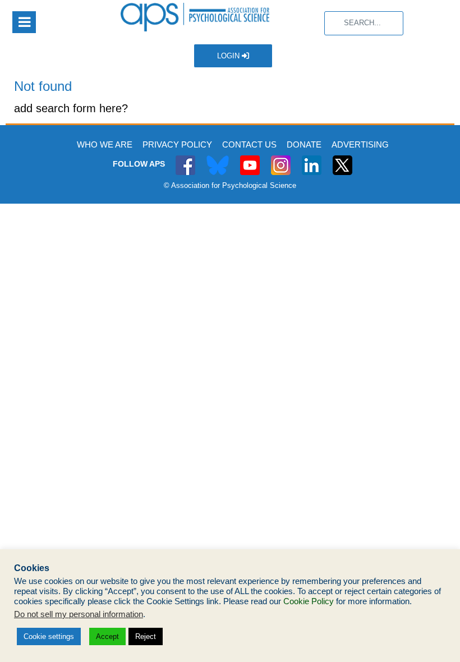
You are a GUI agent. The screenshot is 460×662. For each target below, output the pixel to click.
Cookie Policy (308, 601)
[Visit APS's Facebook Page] (185, 159)
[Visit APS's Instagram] (280, 159)
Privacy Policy (177, 144)
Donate (304, 144)
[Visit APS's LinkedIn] (311, 159)
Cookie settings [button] (49, 636)
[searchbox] (363, 23)
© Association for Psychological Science (230, 185)
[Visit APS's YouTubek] (250, 159)
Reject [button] (145, 636)
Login (229, 56)
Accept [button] (107, 636)
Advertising (360, 144)
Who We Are (104, 144)
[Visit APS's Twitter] (217, 159)
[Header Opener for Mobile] (24, 22)
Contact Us (249, 144)
